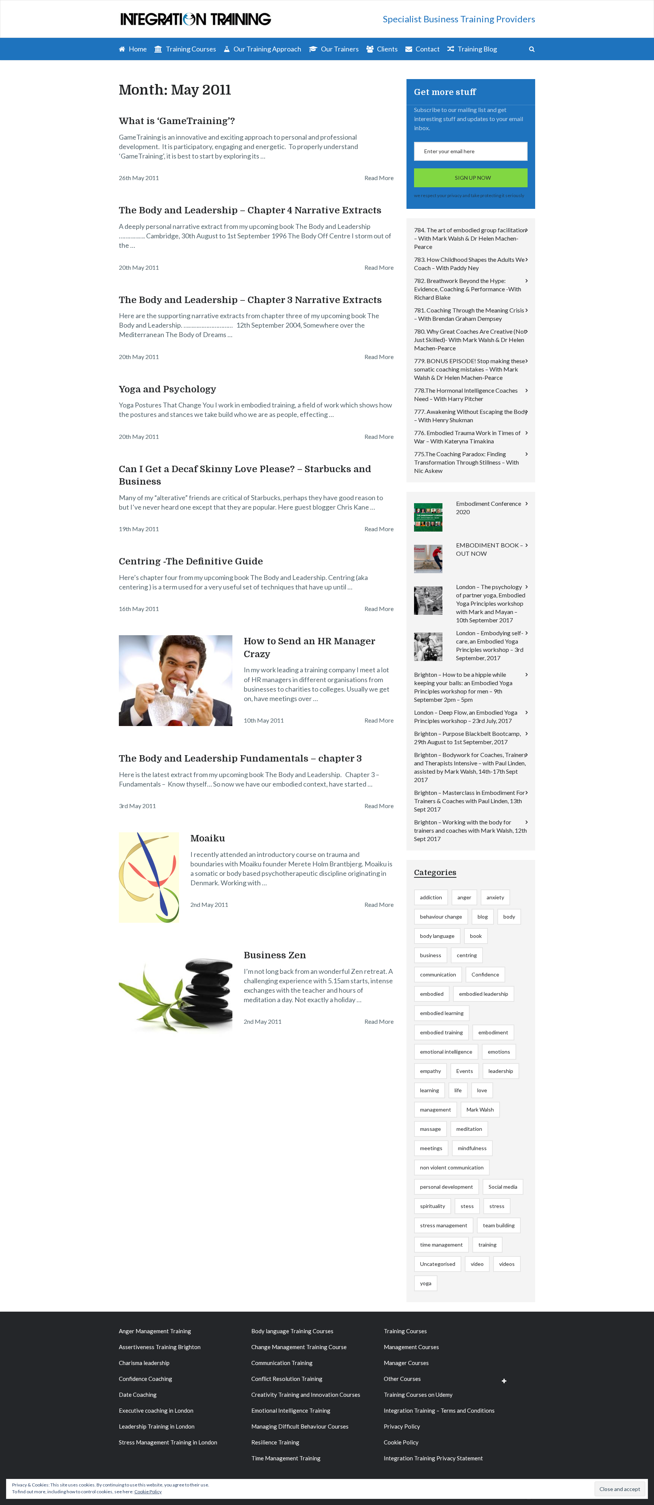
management (435, 1109)
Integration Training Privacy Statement (433, 1458)
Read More (379, 177)
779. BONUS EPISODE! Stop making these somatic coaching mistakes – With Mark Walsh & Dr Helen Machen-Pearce (469, 369)
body (509, 916)
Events (464, 1071)
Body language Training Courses (292, 1331)
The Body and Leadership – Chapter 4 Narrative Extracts (250, 210)
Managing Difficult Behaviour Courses (300, 1426)
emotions (499, 1051)
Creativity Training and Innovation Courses (305, 1394)
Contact (427, 49)
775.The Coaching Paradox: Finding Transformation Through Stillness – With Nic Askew (466, 462)
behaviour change (441, 916)
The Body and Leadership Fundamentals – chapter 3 (240, 758)
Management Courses (411, 1346)
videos (507, 1264)
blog (483, 916)
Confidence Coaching (145, 1378)
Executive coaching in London (156, 1410)
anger (464, 897)
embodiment (493, 1032)
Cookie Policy (401, 1442)
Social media (503, 1186)
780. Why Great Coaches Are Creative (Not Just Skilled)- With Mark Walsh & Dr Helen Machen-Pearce (470, 339)
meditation (469, 1129)
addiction (431, 897)
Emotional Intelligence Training (290, 1410)
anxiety (495, 897)
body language (437, 936)
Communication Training (282, 1362)
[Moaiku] (149, 877)
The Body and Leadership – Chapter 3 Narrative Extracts (250, 300)
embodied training (441, 1032)
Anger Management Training (155, 1331)
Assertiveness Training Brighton (160, 1346)
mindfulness (472, 1148)
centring (467, 955)
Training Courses (190, 49)
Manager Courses (406, 1362)
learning (429, 1090)
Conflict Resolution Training (286, 1378)
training (487, 1244)
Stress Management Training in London (168, 1442)
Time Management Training (286, 1458)
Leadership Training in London (157, 1426)
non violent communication (452, 1167)
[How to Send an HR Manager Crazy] (175, 680)
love (482, 1090)
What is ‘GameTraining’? (177, 121)
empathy (430, 1071)
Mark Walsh (480, 1109)
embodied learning (442, 1013)
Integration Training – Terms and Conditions (439, 1410)
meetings (431, 1148)
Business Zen (275, 955)
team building (499, 1225)
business (430, 955)
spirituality (432, 1206)
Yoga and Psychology (167, 389)
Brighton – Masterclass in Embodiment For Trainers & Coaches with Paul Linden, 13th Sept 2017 (469, 801)
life (458, 1090)
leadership (501, 1071)
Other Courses (402, 1378)
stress (497, 1206)
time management (441, 1244)
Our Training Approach (266, 49)
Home (137, 49)
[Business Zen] (175, 994)
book (476, 936)
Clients (387, 49)
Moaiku (207, 838)
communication (438, 974)
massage (430, 1129)
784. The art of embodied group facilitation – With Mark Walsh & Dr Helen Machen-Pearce (470, 238)
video (477, 1264)
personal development (446, 1186)
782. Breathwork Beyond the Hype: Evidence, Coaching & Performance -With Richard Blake (467, 289)
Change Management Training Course (299, 1346)
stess (467, 1206)
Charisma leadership (144, 1362)
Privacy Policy (402, 1426)
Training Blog (476, 49)
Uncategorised (437, 1264)
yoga (425, 1283)
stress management (443, 1225)
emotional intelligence (446, 1051)
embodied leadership (483, 993)
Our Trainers (339, 49)
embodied (432, 993)
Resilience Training (275, 1442)
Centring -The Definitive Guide (191, 561)
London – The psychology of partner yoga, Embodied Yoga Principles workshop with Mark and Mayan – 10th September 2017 (490, 603)
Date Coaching (138, 1394)
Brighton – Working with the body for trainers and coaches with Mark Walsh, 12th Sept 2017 (470, 830)
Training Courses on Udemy (418, 1394)
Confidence (485, 974)
